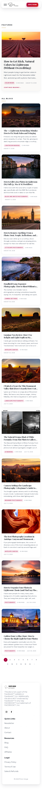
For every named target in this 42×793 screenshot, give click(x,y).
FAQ (6, 747)
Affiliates (8, 752)
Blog (6, 743)
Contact (7, 732)
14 (30, 664)
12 (21, 664)
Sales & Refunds (11, 771)
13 (25, 664)
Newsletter (9, 723)
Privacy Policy (10, 762)
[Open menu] (5, 4)
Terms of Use (10, 767)
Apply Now (32, 4)
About (7, 728)
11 (16, 664)
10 (12, 664)
